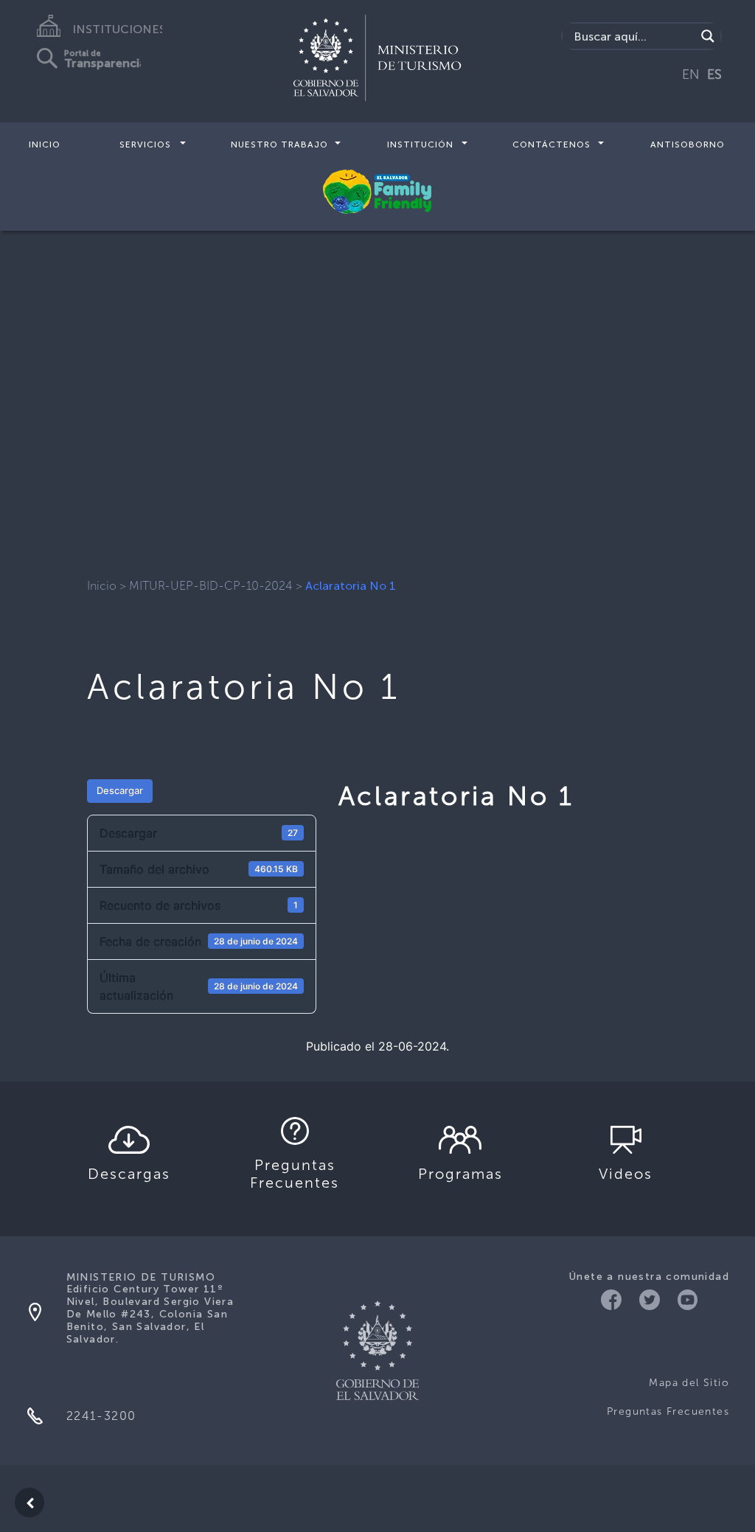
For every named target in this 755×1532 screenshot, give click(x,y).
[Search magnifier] (707, 36)
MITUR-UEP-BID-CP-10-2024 (211, 586)
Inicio (44, 144)
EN (691, 74)
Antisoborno (687, 144)
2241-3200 (101, 1416)
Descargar (120, 790)
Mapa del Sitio (689, 1382)
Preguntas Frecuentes (668, 1411)
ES (714, 74)
